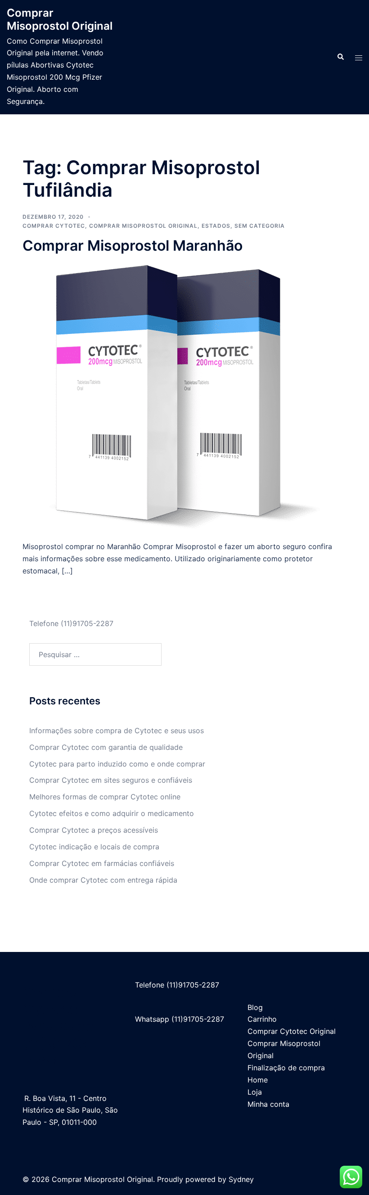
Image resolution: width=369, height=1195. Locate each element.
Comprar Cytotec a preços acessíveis (93, 829)
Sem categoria (259, 225)
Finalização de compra (286, 1067)
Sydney (241, 1179)
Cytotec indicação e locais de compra (94, 846)
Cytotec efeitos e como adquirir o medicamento (111, 813)
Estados (216, 225)
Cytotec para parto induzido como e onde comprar (117, 763)
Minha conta (268, 1104)
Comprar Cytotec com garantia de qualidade (106, 747)
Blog (255, 1007)
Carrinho (262, 1019)
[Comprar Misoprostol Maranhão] (185, 396)
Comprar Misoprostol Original (59, 19)
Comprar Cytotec (53, 225)
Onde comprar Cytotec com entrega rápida (103, 879)
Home (258, 1079)
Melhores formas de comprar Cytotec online (104, 796)
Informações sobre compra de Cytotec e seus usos (116, 730)
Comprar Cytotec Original (292, 1031)
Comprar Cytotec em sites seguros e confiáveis (110, 780)
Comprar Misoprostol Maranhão (132, 245)
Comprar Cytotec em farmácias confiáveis (101, 863)
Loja (255, 1091)
